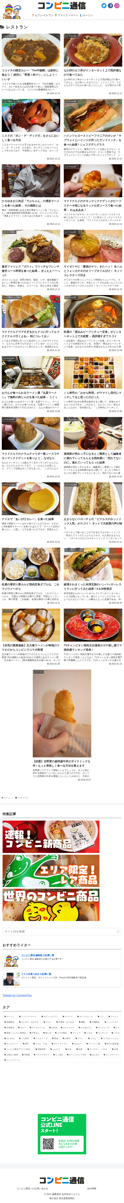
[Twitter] (104, 5)
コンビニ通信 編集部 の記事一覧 (37, 955)
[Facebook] (110, 5)
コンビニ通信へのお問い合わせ (32, 1188)
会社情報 (91, 1188)
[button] (118, 931)
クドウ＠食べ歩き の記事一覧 (36, 974)
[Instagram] (116, 5)
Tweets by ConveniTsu (17, 995)
